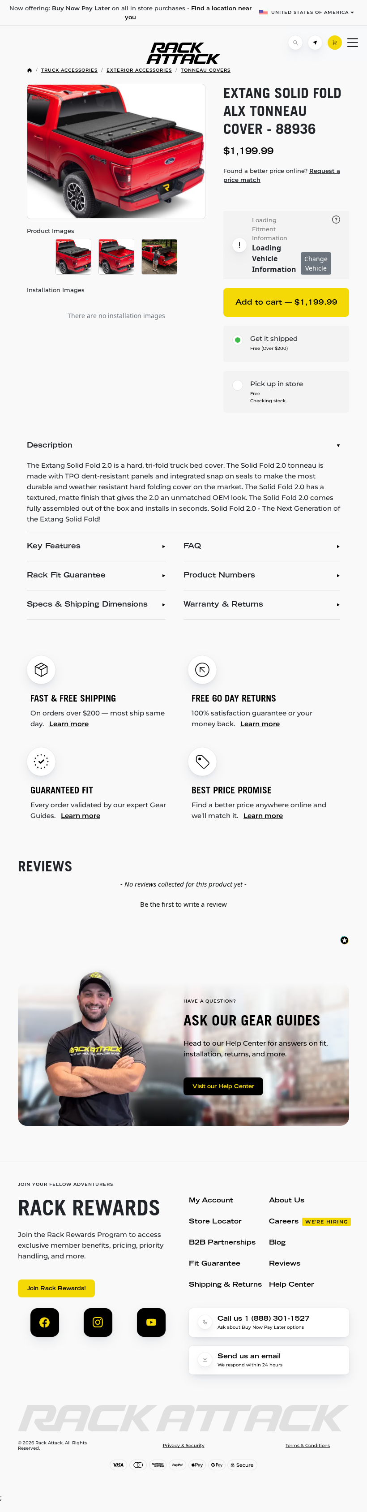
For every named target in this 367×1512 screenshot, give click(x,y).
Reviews (284, 1264)
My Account (211, 1201)
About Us (286, 1201)
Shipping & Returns (225, 1285)
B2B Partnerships (222, 1243)
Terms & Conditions (308, 1445)
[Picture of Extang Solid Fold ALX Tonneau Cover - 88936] (116, 151)
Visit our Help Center (223, 1087)
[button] (183, 903)
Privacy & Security (184, 1445)
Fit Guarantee (214, 1264)
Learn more (69, 723)
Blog (277, 1243)
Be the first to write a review (183, 904)
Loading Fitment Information (269, 228)
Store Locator (215, 1222)
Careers (284, 1222)
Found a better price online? (281, 175)
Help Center (291, 1285)
